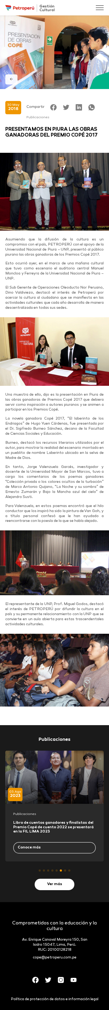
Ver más (54, 884)
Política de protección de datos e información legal (54, 999)
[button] (40, 870)
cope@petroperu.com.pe (54, 957)
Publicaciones (37, 117)
